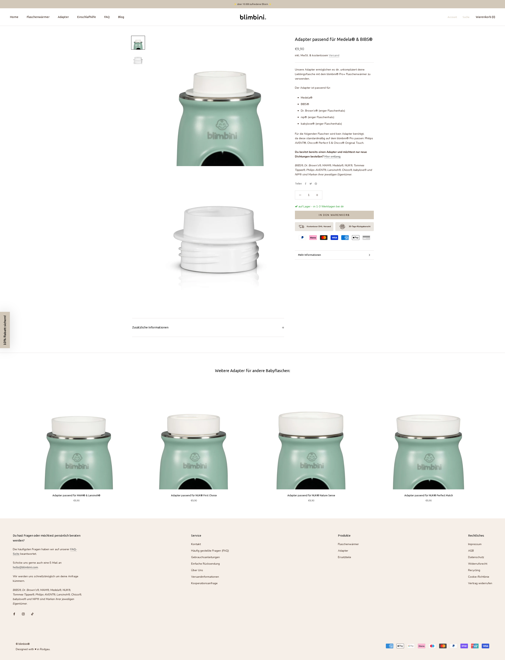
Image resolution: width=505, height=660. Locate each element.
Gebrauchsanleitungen (205, 557)
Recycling (474, 570)
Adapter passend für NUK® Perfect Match (428, 495)
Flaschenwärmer (38, 17)
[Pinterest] (316, 183)
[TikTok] (32, 613)
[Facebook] (305, 183)
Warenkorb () (485, 17)
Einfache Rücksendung (205, 564)
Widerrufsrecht (477, 564)
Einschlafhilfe (86, 17)
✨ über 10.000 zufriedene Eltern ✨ (252, 4)
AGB (471, 551)
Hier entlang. (332, 156)
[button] (5, 330)
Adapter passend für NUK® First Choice (194, 495)
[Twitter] (311, 183)
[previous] (12, 440)
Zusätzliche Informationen (150, 327)
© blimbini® (23, 643)
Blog (121, 17)
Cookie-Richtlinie (478, 577)
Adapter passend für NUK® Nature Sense (311, 495)
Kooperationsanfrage (204, 583)
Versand (334, 55)
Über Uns (197, 570)
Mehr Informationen (309, 254)
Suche (466, 17)
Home (14, 17)
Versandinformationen (205, 577)
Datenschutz (476, 557)
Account (452, 17)
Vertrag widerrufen (480, 583)
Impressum (475, 544)
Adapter (63, 17)
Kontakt (196, 544)
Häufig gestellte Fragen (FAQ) (210, 551)
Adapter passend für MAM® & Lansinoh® (76, 495)
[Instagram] (23, 613)
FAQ (107, 17)
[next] (492, 440)
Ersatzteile (344, 557)
